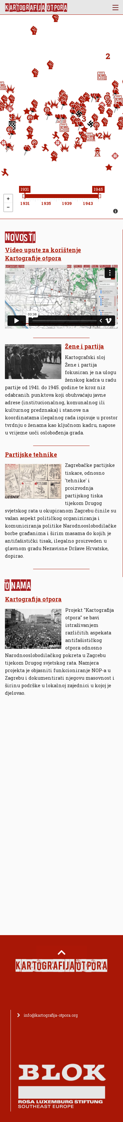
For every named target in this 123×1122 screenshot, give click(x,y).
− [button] (8, 207)
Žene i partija (84, 346)
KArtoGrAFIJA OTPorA (36, 7)
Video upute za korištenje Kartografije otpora (43, 254)
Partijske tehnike (31, 454)
